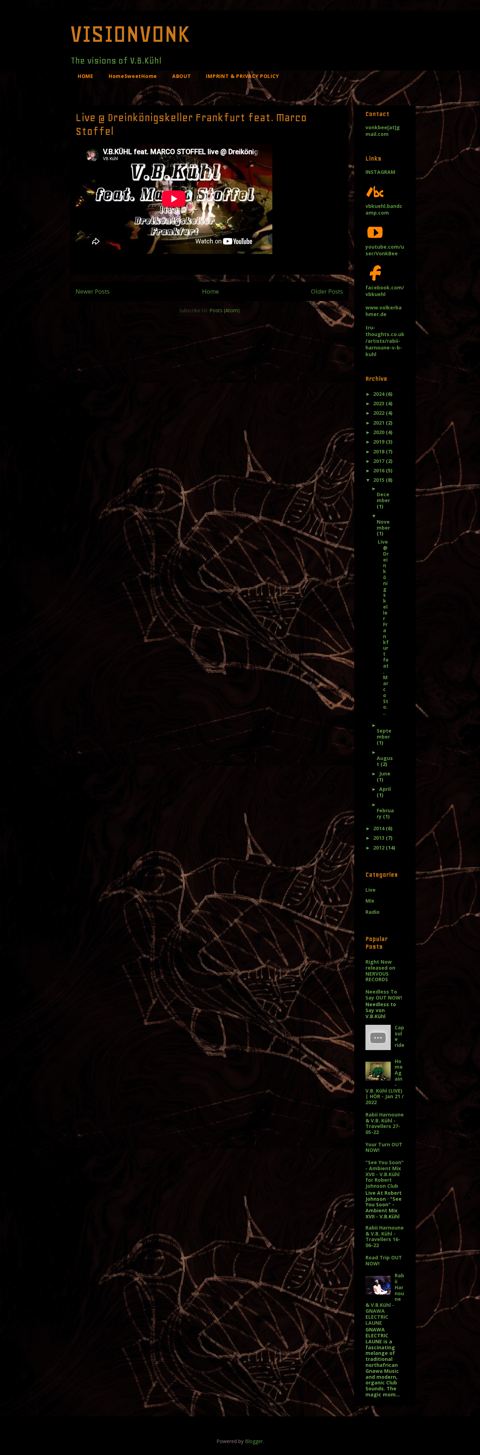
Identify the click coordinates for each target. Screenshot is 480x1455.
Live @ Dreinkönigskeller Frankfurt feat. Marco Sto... (383, 627)
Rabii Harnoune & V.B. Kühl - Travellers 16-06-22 (384, 1236)
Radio (372, 912)
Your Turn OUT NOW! (383, 1147)
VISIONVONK (130, 33)
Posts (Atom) (224, 310)
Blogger (254, 1441)
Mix (369, 900)
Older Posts (327, 291)
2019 (379, 441)
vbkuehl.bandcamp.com (383, 209)
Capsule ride (399, 1036)
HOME (85, 76)
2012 (379, 847)
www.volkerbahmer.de (383, 310)
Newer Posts (93, 291)
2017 (379, 461)
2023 (379, 403)
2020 (379, 432)
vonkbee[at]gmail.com (382, 130)
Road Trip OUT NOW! (383, 1260)
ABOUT (181, 76)
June (384, 773)
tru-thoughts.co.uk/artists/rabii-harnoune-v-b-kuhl (384, 341)
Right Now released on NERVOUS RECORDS (380, 970)
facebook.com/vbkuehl (384, 290)
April (385, 789)
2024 (379, 394)
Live (370, 889)
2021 (379, 422)
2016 (379, 470)
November (383, 524)
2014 (379, 828)
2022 (379, 412)
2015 (379, 480)
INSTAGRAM (380, 172)
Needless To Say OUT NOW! (383, 994)
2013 (379, 837)
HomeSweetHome (133, 76)
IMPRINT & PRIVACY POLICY (242, 76)
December (383, 497)
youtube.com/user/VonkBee (384, 250)
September (384, 733)
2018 (379, 451)
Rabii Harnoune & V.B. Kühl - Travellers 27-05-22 (384, 1123)
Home (210, 291)
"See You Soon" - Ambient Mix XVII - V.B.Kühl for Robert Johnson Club (384, 1174)
